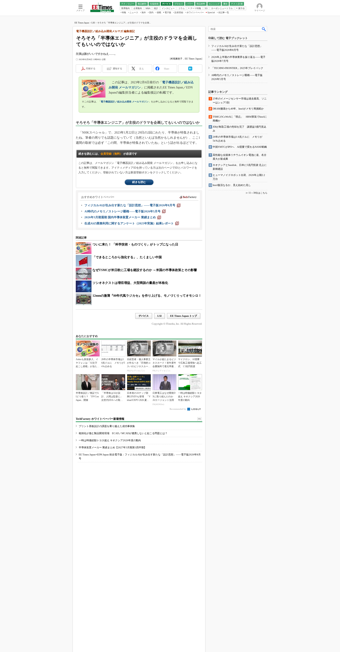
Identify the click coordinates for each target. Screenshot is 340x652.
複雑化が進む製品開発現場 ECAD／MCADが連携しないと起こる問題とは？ (123, 433)
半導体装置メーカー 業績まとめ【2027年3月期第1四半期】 (112, 447)
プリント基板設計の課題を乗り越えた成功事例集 (107, 426)
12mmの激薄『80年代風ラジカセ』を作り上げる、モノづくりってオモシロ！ (146, 295)
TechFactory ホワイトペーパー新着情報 (100, 418)
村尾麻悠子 (176, 58)
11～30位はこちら (258, 192)
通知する (117, 68)
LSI (93, 22)
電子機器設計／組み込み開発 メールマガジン (125, 101)
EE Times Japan (82, 22)
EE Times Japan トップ (183, 315)
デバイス (144, 315)
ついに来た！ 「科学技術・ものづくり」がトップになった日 (135, 244)
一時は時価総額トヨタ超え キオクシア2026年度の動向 (110, 440)
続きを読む (139, 182)
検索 (264, 29)
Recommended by (178, 409)
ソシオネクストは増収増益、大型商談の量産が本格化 (130, 282)
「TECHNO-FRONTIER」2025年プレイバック (237, 68)
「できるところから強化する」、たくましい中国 (127, 257)
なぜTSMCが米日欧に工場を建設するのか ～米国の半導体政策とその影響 (144, 270)
